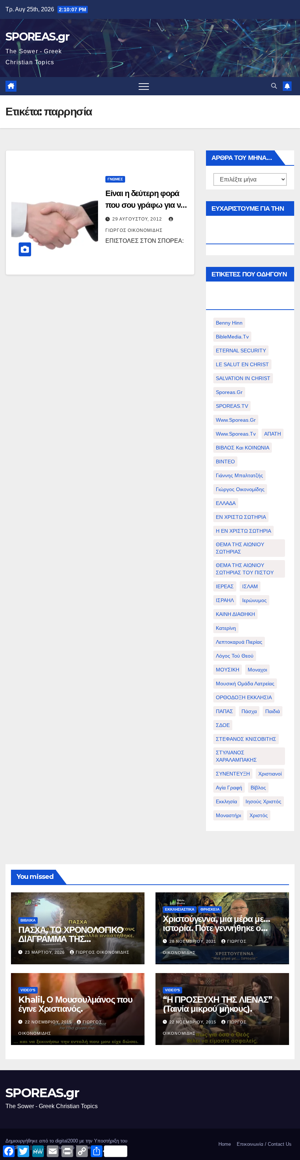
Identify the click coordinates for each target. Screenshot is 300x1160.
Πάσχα (249, 711)
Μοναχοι (257, 670)
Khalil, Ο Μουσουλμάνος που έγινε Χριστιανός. (75, 1004)
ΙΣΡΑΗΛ (225, 600)
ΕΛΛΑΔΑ (226, 503)
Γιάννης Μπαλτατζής (239, 475)
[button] (274, 86)
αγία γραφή (229, 787)
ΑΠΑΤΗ (272, 434)
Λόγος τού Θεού (235, 656)
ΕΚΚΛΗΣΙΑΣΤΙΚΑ (179, 909)
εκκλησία (226, 801)
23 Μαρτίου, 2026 (45, 952)
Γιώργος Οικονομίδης (240, 489)
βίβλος (258, 787)
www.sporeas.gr (236, 420)
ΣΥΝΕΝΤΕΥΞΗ (233, 774)
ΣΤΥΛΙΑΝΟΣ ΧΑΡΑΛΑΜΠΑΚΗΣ (236, 756)
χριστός (259, 815)
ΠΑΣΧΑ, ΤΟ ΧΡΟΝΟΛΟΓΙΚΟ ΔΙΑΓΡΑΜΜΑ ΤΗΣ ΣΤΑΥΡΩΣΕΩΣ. (70, 938)
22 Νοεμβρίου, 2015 (49, 1022)
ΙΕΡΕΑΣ (225, 586)
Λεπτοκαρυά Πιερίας (239, 642)
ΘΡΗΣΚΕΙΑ (210, 909)
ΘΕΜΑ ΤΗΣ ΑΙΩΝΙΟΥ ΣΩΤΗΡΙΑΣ (240, 548)
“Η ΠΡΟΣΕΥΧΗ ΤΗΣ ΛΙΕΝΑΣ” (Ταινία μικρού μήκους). (217, 1004)
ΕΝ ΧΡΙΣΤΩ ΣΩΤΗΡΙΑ (241, 517)
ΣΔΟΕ (223, 725)
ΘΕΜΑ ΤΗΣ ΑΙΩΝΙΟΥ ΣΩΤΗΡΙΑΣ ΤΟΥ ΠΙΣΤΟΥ (245, 568)
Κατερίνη (226, 628)
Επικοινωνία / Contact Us (264, 1144)
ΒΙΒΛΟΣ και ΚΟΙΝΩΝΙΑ (242, 448)
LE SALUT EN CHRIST (242, 364)
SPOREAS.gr (37, 36)
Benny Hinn (229, 323)
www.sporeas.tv (236, 434)
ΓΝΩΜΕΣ (115, 179)
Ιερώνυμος (254, 600)
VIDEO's (27, 990)
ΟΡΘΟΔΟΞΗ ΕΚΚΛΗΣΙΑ (244, 697)
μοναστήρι (228, 815)
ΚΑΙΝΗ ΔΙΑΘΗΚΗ (235, 614)
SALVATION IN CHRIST (243, 378)
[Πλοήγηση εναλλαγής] (144, 86)
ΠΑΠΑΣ (224, 711)
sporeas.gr (229, 392)
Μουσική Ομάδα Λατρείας (245, 683)
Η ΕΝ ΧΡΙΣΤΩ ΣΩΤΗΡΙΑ (243, 531)
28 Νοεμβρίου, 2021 (193, 941)
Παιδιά (272, 711)
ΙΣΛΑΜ (250, 586)
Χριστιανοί (270, 774)
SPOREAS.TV (232, 406)
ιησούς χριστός (263, 801)
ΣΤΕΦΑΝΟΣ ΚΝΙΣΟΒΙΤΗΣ (246, 739)
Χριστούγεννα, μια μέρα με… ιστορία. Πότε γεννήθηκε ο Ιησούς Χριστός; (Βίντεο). (216, 928)
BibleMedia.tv (232, 337)
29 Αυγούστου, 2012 (138, 219)
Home (224, 1144)
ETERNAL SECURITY (241, 350)
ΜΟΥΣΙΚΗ (227, 670)
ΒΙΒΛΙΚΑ (27, 920)
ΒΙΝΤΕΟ (225, 461)
